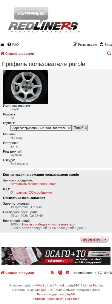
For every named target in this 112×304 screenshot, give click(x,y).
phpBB (46, 290)
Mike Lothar (44, 285)
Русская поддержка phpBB (56, 294)
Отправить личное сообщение (33, 184)
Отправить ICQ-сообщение (31, 192)
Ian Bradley (95, 285)
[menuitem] (13, 44)
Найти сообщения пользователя (48, 224)
